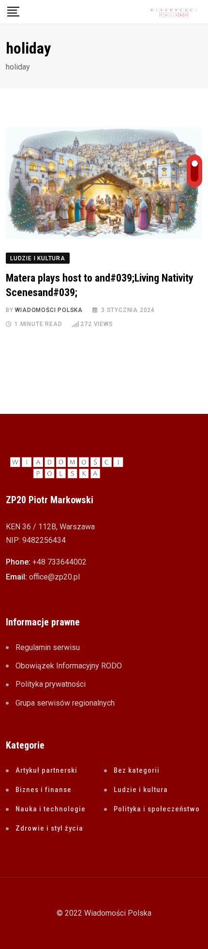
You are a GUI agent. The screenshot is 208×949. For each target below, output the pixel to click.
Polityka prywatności (50, 684)
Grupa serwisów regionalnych (65, 703)
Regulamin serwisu (47, 647)
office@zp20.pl (54, 576)
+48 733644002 (59, 562)
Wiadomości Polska (49, 310)
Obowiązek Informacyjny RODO (68, 665)
